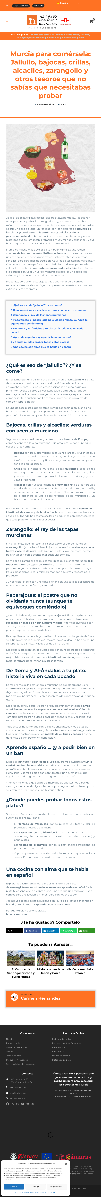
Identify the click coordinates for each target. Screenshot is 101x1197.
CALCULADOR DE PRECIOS (82, 8)
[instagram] (17, 1104)
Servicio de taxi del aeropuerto (21, 1064)
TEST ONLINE (62, 8)
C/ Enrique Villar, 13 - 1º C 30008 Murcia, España (21, 1080)
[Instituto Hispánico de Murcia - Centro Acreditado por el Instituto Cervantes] (65, 21)
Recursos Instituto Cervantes (66, 1043)
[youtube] (22, 1104)
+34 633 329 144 (17, 1098)
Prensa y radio (13, 1043)
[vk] (27, 1104)
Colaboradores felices (16, 1047)
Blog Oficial (23, 35)
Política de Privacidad (38, 1192)
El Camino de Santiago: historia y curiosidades (21, 973)
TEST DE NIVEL (21, 6)
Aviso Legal (52, 1192)
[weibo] (32, 1104)
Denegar (36, 1186)
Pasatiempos (58, 1047)
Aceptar (13, 1186)
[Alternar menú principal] (7, 21)
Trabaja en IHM (13, 1056)
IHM (13, 35)
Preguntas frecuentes (17, 1060)
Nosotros (10, 1039)
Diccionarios (58, 1051)
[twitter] (12, 1104)
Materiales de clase (61, 1060)
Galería (9, 1051)
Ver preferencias (57, 1186)
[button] (66, 1163)
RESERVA (38, 6)
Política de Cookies (22, 1192)
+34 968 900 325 (18, 1087)
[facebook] (7, 1104)
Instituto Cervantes (61, 1039)
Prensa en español (61, 1056)
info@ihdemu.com (19, 1093)
